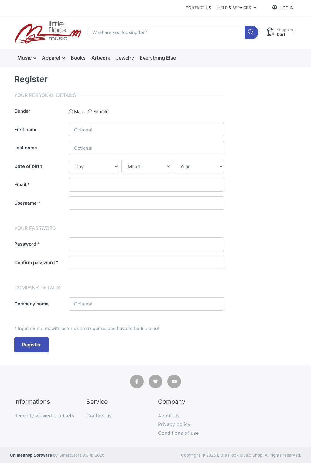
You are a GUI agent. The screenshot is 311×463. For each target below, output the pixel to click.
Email (20, 184)
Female (101, 111)
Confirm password (34, 262)
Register (31, 345)
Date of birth (28, 166)
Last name (25, 148)
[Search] (251, 32)
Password (25, 244)
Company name (31, 304)
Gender (22, 111)
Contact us (198, 7)
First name (26, 129)
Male (79, 111)
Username (25, 203)
